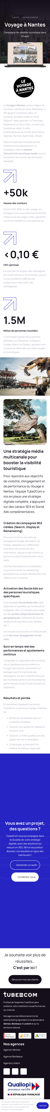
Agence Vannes (11, 1049)
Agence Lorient (11, 1063)
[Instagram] (15, 1071)
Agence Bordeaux (13, 1056)
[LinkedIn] (6, 1071)
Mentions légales (16, 1109)
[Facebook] (23, 1071)
